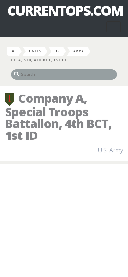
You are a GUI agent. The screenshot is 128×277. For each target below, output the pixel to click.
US (57, 51)
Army (78, 51)
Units (35, 51)
